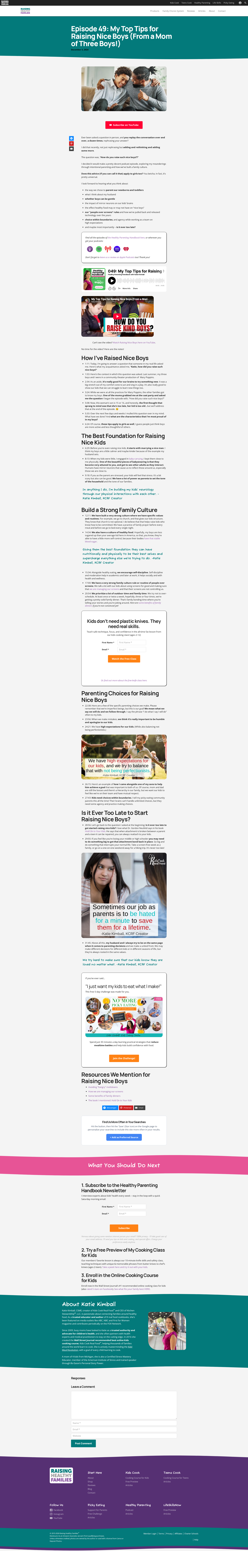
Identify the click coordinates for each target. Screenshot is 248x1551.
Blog (90, 1489)
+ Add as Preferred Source (124, 1137)
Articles (202, 11)
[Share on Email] (71, 148)
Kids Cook (174, 2)
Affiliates (178, 1533)
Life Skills (217, 2)
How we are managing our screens (105, 1091)
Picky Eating (229, 2)
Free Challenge (95, 1513)
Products (154, 11)
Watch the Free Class (124, 658)
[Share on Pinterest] (71, 143)
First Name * (108, 642)
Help (196, 1539)
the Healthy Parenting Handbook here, (126, 237)
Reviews (191, 11)
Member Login (150, 1533)
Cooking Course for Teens (176, 1477)
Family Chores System (173, 11)
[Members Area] (240, 2)
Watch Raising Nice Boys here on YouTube (134, 342)
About (212, 11)
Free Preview (132, 1481)
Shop (90, 1481)
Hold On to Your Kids (95, 831)
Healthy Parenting (202, 2)
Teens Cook (186, 2)
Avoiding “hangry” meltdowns (103, 1087)
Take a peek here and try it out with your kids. (125, 1267)
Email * (105, 649)
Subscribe (124, 1228)
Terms (161, 1533)
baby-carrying (136, 458)
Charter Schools (191, 1533)
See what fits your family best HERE (132, 1289)
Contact (222, 11)
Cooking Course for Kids (137, 1477)
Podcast (129, 1510)
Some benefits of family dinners (104, 1095)
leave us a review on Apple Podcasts (117, 257)
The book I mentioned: (110, 1100)
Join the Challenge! (124, 1058)
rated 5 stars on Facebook (100, 1289)
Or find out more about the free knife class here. (124, 680)
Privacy (169, 1533)
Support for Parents (97, 1510)
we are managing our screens (104, 589)
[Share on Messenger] (71, 138)
